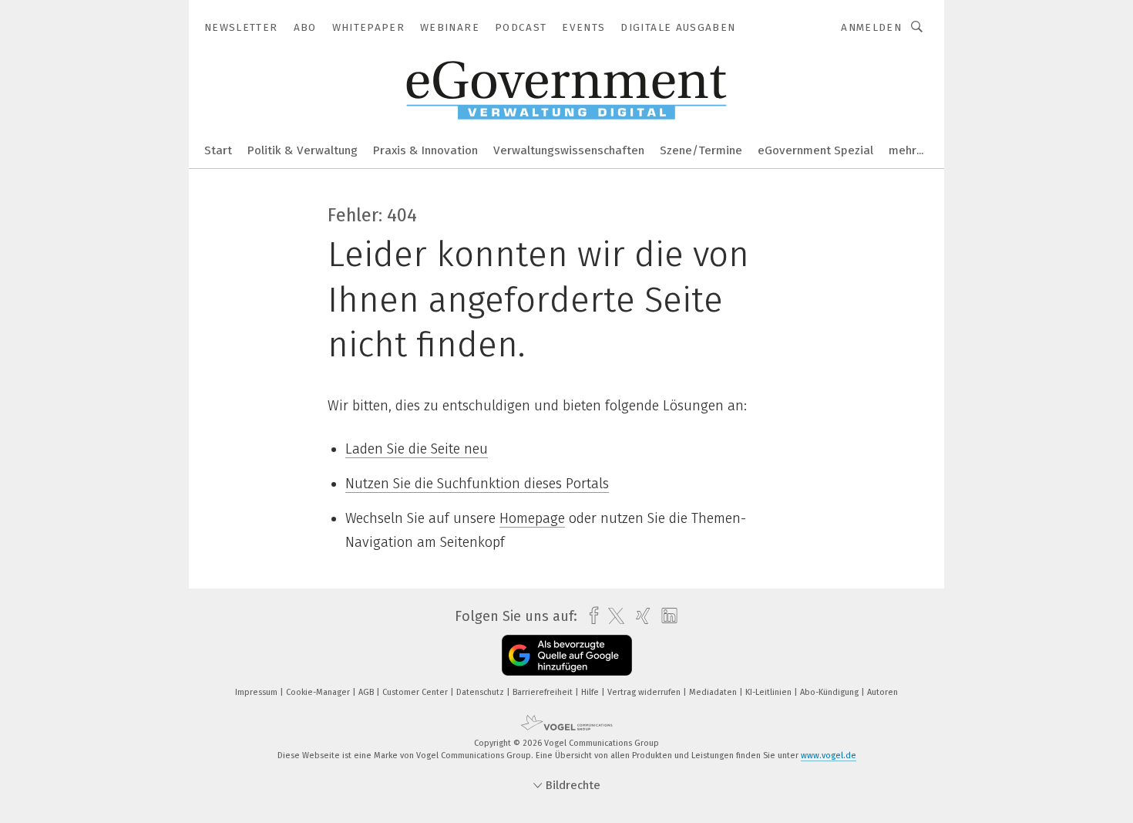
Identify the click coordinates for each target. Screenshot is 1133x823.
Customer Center (416, 692)
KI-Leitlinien (769, 692)
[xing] (639, 616)
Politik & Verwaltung (302, 150)
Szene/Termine (701, 150)
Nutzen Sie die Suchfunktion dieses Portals (477, 483)
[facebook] (590, 616)
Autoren (882, 692)
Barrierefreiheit (544, 692)
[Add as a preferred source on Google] (567, 655)
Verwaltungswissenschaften (568, 150)
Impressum (257, 692)
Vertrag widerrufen (645, 692)
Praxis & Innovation (425, 150)
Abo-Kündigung (830, 692)
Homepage (532, 518)
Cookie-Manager (319, 692)
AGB (367, 692)
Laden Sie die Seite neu (416, 448)
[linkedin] (665, 616)
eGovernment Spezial (815, 150)
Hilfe (591, 692)
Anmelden (871, 27)
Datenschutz (481, 692)
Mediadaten (714, 692)
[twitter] (612, 616)
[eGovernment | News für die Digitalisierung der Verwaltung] (218, 149)
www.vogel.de (828, 755)
